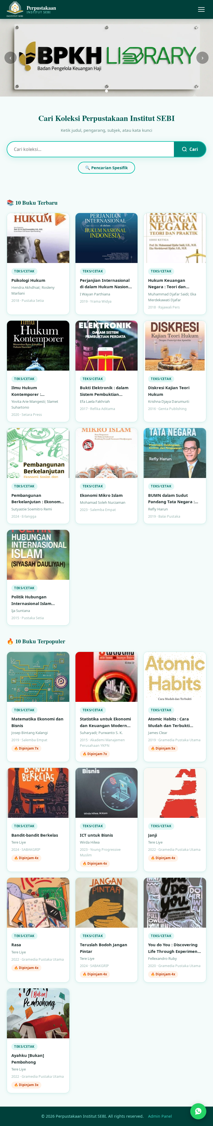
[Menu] (201, 9)
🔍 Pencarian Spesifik (106, 167)
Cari (193, 149)
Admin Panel (160, 1116)
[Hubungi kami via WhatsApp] (198, 1109)
